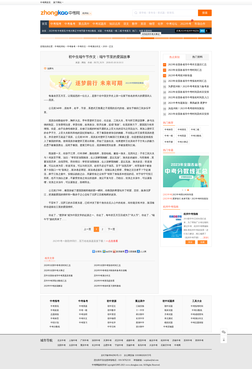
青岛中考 (142, 345)
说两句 (50, 68)
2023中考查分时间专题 (183, 194)
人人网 (143, 251)
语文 (126, 23)
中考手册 (81, 31)
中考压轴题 (168, 326)
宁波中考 (119, 345)
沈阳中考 (61, 345)
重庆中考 (84, 345)
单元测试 (168, 318)
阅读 (190, 242)
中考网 (177, 345)
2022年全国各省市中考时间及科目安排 (188, 92)
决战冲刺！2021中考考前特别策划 (186, 108)
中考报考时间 (197, 306)
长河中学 (140, 318)
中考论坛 (171, 23)
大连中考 (153, 345)
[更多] (206, 237)
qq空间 (109, 251)
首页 (44, 23)
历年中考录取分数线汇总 (55, 281)
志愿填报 (148, 31)
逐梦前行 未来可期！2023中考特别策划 (190, 198)
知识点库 (114, 23)
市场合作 (199, 23)
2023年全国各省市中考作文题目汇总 (187, 64)
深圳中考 (96, 340)
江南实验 (140, 306)
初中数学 (111, 310)
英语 (143, 23)
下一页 (111, 229)
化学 (160, 23)
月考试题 (168, 314)
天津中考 (107, 340)
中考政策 (55, 310)
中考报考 (55, 23)
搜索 (205, 12)
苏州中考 (188, 340)
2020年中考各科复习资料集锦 (107, 286)
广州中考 (84, 340)
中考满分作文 (94, 46)
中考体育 (169, 129)
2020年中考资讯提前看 (104, 281)
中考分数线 (91, 31)
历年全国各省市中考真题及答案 (58, 275)
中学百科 (111, 326)
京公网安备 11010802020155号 (137, 355)
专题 (141, 31)
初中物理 (111, 318)
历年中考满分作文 (102, 275)
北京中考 (61, 340)
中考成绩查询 (197, 314)
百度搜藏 (132, 251)
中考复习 (126, 31)
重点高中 (84, 23)
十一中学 (140, 310)
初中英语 (111, 314)
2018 (105, 46)
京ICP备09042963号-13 (111, 355)
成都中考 (130, 340)
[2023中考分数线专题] (186, 171)
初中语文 (111, 306)
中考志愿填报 (197, 322)
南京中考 (153, 340)
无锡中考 (130, 345)
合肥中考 (107, 345)
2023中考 (53, 31)
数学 (134, 23)
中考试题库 (99, 23)
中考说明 (83, 314)
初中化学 (111, 322)
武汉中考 (119, 340)
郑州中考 (199, 340)
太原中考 (73, 345)
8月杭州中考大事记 (151, 34)
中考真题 (108, 31)
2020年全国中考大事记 (54, 270)
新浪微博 (120, 251)
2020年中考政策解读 (53, 286)
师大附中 (140, 314)
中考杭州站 (60, 46)
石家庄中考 (166, 345)
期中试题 (168, 306)
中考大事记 (71, 31)
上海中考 (73, 340)
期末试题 (168, 310)
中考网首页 (45, 2)
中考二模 (195, 129)
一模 (115, 31)
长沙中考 (96, 345)
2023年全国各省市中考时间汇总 (185, 70)
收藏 (202, 242)
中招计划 (55, 322)
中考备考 (69, 23)
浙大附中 (140, 326)
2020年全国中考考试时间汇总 (57, 265)
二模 (120, 31)
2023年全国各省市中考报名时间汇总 (187, 81)
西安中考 (142, 340)
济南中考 (176, 340)
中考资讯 (61, 31)
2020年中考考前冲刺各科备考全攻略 (110, 270)
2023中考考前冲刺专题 (180, 75)
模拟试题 (168, 322)
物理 (152, 23)
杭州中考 (165, 340)
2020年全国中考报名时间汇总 (107, 265)
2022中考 (185, 23)
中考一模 (169, 136)
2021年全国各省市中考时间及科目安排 (188, 114)
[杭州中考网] (60, 15)
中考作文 (82, 46)
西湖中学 (140, 322)
